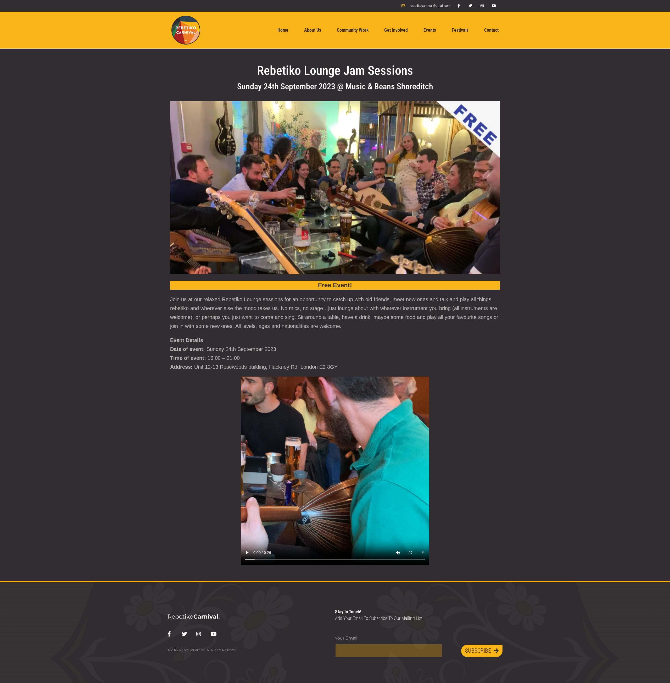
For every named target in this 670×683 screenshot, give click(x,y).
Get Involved (396, 30)
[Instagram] (482, 6)
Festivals (460, 30)
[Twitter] (470, 6)
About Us (312, 30)
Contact (491, 30)
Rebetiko (194, 616)
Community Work (352, 30)
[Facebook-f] (459, 6)
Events (429, 30)
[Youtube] (494, 6)
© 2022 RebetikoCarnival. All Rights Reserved (202, 650)
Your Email (346, 638)
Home (282, 30)
